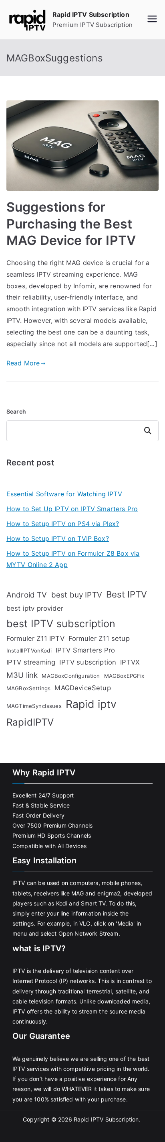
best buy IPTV (76, 595)
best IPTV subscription (61, 624)
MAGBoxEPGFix (124, 676)
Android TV (26, 595)
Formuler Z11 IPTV (35, 638)
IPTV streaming (30, 662)
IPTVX (130, 662)
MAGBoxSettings (28, 688)
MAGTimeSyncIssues (34, 706)
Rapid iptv (91, 703)
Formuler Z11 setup (99, 638)
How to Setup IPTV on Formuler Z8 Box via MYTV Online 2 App (72, 559)
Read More (23, 363)
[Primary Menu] (152, 19)
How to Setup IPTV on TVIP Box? (57, 538)
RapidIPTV (30, 722)
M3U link (22, 675)
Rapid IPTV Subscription (90, 14)
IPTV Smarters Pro (85, 650)
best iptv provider (34, 608)
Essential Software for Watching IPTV (64, 494)
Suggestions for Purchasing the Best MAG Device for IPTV (71, 223)
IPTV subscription (87, 662)
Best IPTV (126, 594)
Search (16, 411)
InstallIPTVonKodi (29, 650)
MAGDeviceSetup (82, 688)
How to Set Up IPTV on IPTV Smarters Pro (72, 509)
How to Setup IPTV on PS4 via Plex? (62, 524)
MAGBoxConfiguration (71, 676)
